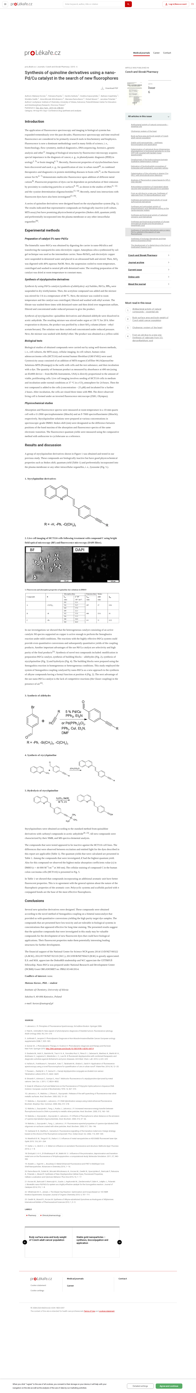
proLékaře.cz (17, 5)
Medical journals (141, 52)
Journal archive (136, 262)
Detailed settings (140, 1386)
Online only (133, 277)
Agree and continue (169, 1386)
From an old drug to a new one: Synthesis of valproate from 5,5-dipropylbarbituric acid (149, 194)
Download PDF (111, 88)
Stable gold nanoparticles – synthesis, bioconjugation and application (92, 1240)
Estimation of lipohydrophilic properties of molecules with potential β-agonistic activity (149, 167)
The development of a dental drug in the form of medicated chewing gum (151, 246)
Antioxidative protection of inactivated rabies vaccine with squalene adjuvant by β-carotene (150, 188)
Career (156, 52)
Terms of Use (89, 1311)
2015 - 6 (74, 67)
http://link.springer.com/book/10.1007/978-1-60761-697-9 (70, 1049)
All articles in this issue (140, 116)
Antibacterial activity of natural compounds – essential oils (149, 126)
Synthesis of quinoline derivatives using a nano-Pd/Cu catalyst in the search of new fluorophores (150, 232)
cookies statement (107, 1311)
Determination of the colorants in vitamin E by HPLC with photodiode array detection (149, 174)
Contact (167, 52)
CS (192, 4)
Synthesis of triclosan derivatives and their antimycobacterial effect (148, 240)
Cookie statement (38, 1285)
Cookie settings (37, 1290)
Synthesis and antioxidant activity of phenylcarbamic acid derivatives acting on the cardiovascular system (150, 208)
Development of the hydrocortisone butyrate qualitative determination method (149, 161)
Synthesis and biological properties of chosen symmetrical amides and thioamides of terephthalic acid (150, 224)
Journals (40, 67)
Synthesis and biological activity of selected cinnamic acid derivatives (149, 216)
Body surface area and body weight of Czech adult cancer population (47, 1239)
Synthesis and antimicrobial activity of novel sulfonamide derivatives (149, 201)
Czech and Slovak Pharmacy (57, 67)
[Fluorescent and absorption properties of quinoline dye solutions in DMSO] (72, 608)
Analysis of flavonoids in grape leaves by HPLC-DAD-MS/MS (150, 181)
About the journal (137, 284)
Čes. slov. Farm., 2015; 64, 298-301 (50, 108)
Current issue (135, 269)
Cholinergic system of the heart (144, 131)
